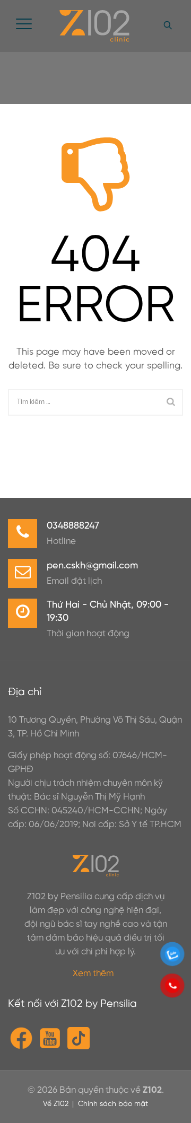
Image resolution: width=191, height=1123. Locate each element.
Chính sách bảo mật (113, 1104)
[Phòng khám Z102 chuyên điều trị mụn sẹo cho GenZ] (94, 26)
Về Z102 (55, 1104)
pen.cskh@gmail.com (92, 566)
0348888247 (73, 526)
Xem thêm (93, 973)
